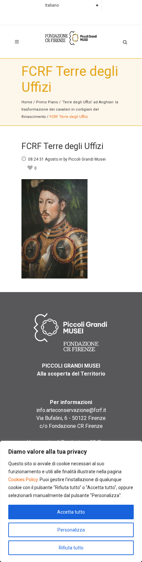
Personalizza (71, 530)
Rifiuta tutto (71, 547)
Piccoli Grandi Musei (87, 159)
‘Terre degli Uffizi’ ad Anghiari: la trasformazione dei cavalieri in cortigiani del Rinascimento (69, 109)
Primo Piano (47, 102)
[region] (71, 501)
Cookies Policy (23, 479)
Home (26, 102)
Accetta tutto (71, 512)
